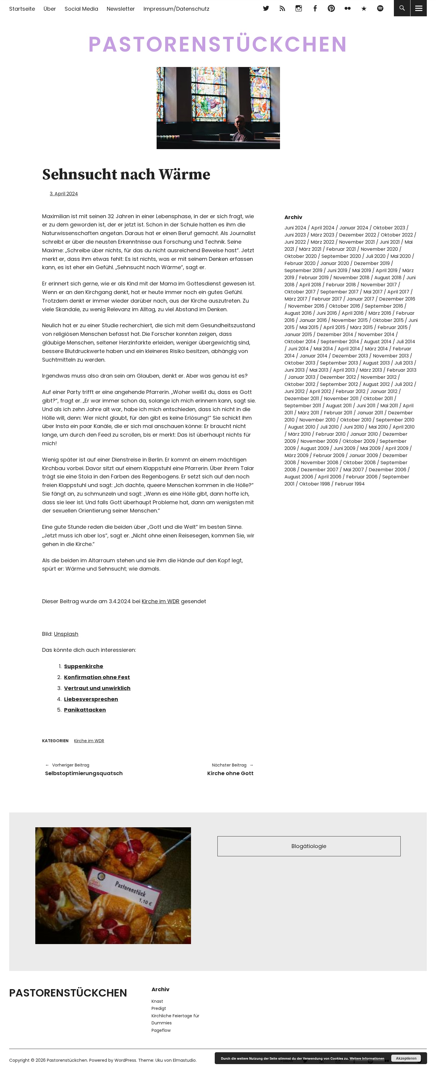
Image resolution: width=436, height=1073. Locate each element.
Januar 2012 (383, 391)
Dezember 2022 (357, 234)
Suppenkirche (83, 666)
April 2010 (404, 427)
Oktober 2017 (300, 291)
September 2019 (303, 270)
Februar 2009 (328, 455)
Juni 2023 (295, 234)
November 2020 (379, 249)
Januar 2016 (313, 320)
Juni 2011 (366, 405)
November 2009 (319, 441)
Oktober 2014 (300, 341)
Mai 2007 (353, 469)
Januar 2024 (353, 227)
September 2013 (339, 363)
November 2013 (391, 355)
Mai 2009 (370, 448)
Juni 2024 (295, 227)
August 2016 (298, 313)
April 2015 (334, 327)
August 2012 (376, 384)
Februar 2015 (393, 327)
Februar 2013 (401, 370)
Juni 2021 (390, 242)
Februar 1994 (350, 483)
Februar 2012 (350, 391)
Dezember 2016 (397, 299)
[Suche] (402, 8)
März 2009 (296, 455)
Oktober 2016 (344, 306)
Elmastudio (184, 1060)
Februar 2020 (300, 263)
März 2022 (322, 242)
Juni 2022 (295, 242)
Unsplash (66, 634)
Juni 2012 (294, 391)
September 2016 (384, 306)
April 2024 (323, 227)
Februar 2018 (341, 284)
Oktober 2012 (299, 384)
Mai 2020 (400, 256)
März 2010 (299, 434)
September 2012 (339, 384)
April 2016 (353, 313)
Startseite (22, 8)
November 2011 (341, 398)
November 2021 (357, 242)
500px (364, 8)
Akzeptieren (406, 1058)
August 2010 (301, 427)
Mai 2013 (318, 370)
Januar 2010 (364, 434)
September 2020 (341, 256)
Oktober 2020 (300, 256)
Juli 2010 (329, 427)
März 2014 (376, 348)
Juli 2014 (405, 341)
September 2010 (395, 419)
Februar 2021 (341, 249)
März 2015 (361, 327)
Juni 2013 (294, 370)
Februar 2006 (362, 476)
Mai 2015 (309, 327)
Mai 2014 (323, 348)
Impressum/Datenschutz (176, 8)
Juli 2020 (376, 256)
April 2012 (320, 391)
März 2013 (370, 370)
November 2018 (351, 277)
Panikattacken (85, 709)
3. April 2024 (64, 193)
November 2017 (379, 284)
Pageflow (161, 1030)
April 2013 (344, 370)
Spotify (380, 8)
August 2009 (314, 448)
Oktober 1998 (314, 483)
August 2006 (298, 476)
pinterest (331, 8)
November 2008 (319, 462)
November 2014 (376, 334)
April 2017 (398, 291)
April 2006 (329, 476)
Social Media (81, 8)
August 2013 (376, 363)
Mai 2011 (389, 405)
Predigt (159, 1008)
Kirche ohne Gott (204, 769)
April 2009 (396, 448)
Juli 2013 (403, 363)
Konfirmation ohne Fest (97, 677)
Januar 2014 (313, 355)
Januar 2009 (363, 455)
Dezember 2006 (387, 469)
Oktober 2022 (397, 234)
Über (50, 8)
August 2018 (388, 277)
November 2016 (306, 306)
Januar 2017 (360, 299)
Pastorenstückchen (218, 44)
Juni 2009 (344, 448)
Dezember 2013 (350, 355)
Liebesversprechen (91, 699)
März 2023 (322, 234)
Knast (157, 1001)
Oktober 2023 (389, 227)
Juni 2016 (326, 313)
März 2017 (295, 299)
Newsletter (121, 8)
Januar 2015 (298, 334)
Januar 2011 (370, 412)
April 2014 (349, 348)
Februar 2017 (327, 299)
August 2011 (339, 405)
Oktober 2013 (299, 363)
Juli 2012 (403, 384)
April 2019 (386, 270)
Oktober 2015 (388, 320)
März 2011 (308, 412)
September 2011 (302, 405)
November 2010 (317, 419)
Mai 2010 (378, 427)
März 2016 (379, 313)
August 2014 (378, 341)
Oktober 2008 (359, 462)
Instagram (298, 8)
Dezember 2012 (338, 377)
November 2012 (379, 377)
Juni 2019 (337, 270)
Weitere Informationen (367, 1058)
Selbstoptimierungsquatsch (84, 769)
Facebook (315, 8)
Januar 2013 (301, 377)
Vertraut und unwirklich (97, 688)
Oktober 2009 (359, 441)
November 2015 (350, 320)
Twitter (266, 8)
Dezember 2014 (335, 334)
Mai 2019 (361, 270)
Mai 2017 (373, 291)
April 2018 (310, 284)
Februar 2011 (338, 412)
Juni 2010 (353, 427)
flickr (347, 8)
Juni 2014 (298, 348)
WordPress (125, 1060)
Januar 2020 (334, 263)
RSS (282, 8)
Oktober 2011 (378, 398)
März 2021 (310, 249)
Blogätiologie (309, 846)
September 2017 (339, 291)
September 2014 (340, 341)
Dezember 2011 (301, 398)
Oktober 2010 (355, 419)
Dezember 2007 (319, 469)
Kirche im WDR (160, 601)
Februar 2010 (331, 434)
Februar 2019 (314, 277)
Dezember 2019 (372, 263)
